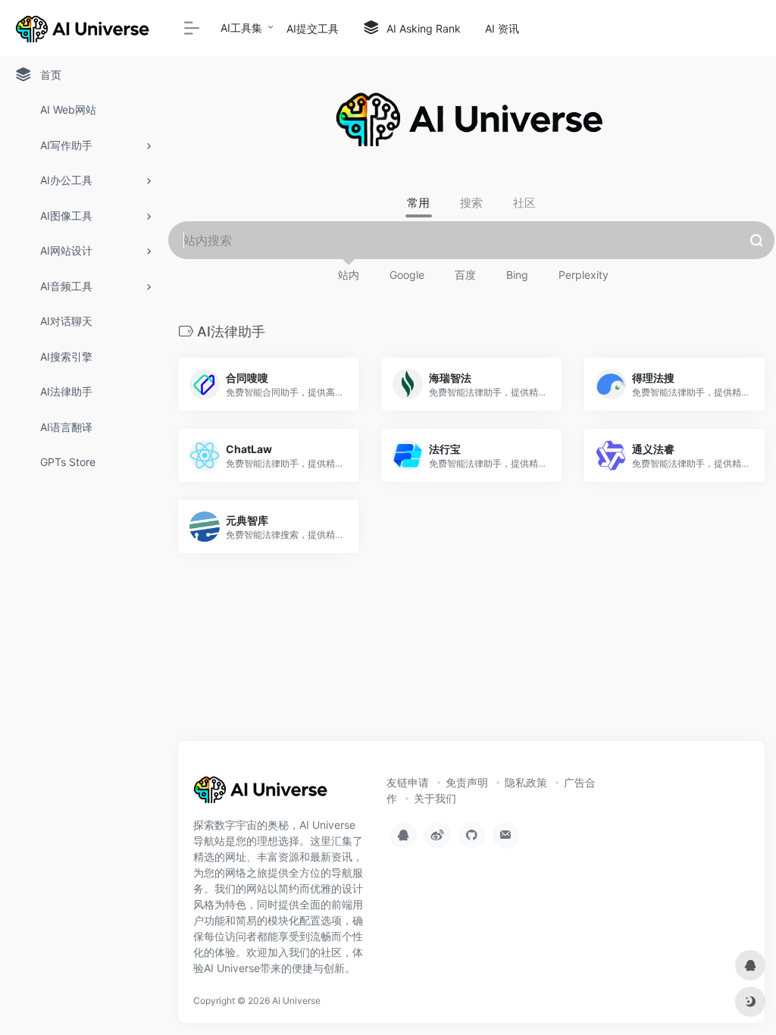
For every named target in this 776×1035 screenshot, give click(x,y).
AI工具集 (241, 27)
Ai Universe (296, 1000)
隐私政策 (526, 782)
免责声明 (467, 782)
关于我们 (435, 798)
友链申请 (407, 782)
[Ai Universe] (261, 794)
